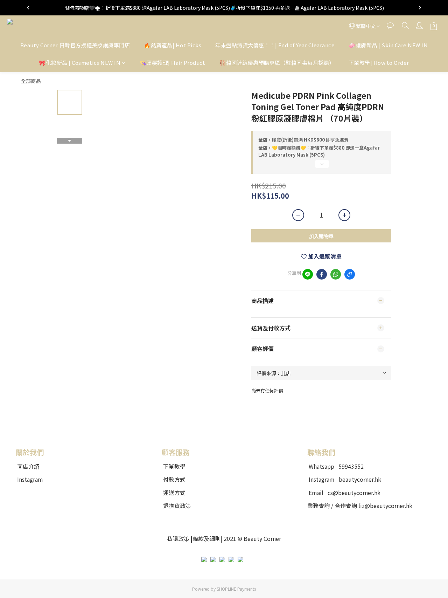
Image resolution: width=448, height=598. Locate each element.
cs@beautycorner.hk (354, 492)
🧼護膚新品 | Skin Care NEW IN (388, 45)
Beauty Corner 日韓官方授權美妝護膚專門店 (75, 45)
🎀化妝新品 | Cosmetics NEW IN (79, 63)
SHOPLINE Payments (236, 589)
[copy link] (349, 274)
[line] (307, 274)
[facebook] (321, 274)
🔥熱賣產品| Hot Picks (172, 45)
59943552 (351, 466)
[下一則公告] (420, 8)
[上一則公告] (28, 8)
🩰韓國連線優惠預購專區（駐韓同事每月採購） (277, 63)
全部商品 (31, 80)
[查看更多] (321, 167)
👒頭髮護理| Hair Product (172, 63)
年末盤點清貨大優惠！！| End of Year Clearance (275, 45)
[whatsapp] (335, 274)
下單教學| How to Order (379, 63)
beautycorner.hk (360, 479)
